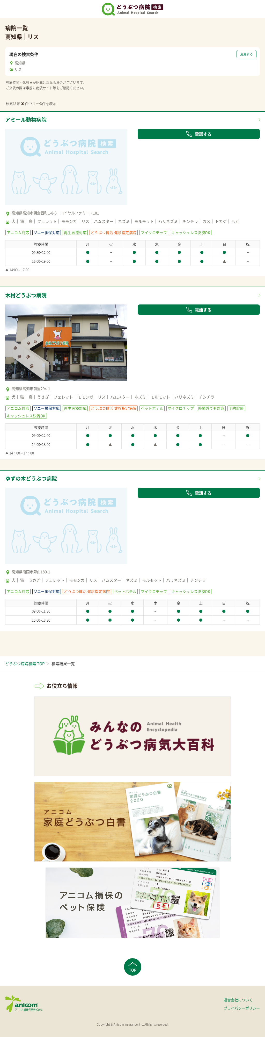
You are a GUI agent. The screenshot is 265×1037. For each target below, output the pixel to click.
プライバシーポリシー (242, 1008)
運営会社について (238, 999)
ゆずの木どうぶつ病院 (31, 478)
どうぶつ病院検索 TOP (25, 663)
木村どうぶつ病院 (26, 295)
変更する (246, 54)
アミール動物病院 (26, 119)
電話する (203, 134)
